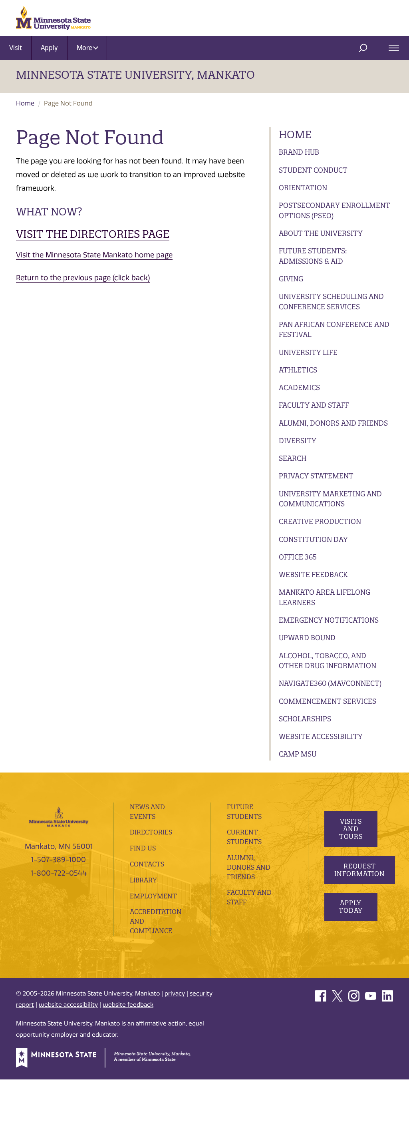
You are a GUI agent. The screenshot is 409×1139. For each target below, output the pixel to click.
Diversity (297, 440)
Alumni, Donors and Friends (333, 423)
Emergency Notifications (329, 620)
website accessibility (68, 1004)
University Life (308, 352)
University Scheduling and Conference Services (331, 301)
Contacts (147, 864)
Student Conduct (313, 170)
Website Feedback (313, 574)
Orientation (303, 187)
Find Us (143, 848)
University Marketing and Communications (330, 499)
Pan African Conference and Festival (334, 329)
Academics (299, 387)
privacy (175, 993)
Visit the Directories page (92, 234)
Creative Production (320, 521)
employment (153, 896)
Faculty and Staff (314, 405)
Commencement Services (327, 701)
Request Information (359, 870)
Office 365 (298, 557)
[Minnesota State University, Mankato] (58, 816)
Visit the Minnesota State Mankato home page (94, 255)
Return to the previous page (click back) (83, 277)
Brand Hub (299, 152)
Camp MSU (297, 754)
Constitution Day (313, 539)
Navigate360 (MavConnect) (330, 683)
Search (292, 458)
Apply (49, 48)
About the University (321, 233)
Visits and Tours (350, 828)
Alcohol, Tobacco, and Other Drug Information (327, 660)
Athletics (298, 370)
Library (143, 880)
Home (25, 103)
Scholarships (305, 719)
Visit (15, 48)
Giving (291, 279)
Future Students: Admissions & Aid (313, 256)
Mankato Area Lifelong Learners (324, 597)
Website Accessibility (321, 736)
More (85, 48)
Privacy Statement (316, 476)
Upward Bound (307, 637)
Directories (151, 832)
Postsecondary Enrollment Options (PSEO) (334, 210)
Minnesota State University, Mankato (135, 75)
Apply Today (351, 906)
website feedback (128, 1004)
